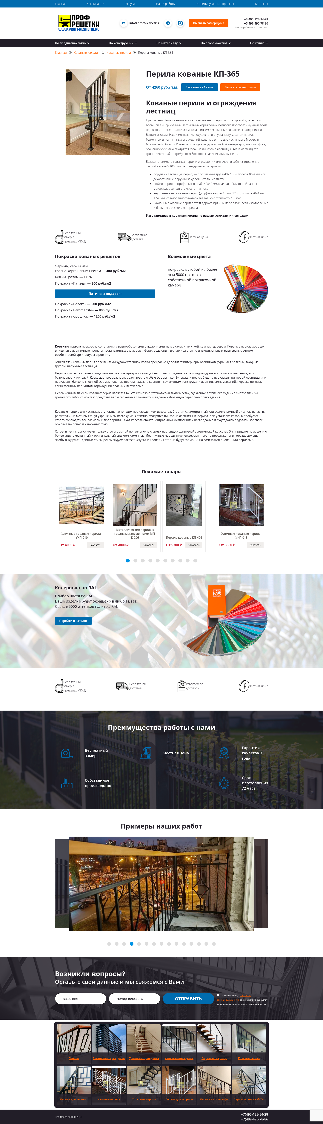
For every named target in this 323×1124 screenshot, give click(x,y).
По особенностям (214, 43)
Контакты (261, 4)
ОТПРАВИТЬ (188, 998)
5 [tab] (158, 560)
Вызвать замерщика (208, 23)
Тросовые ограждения (144, 1058)
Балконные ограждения (109, 1058)
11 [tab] (184, 944)
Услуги (130, 4)
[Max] (181, 23)
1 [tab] (128, 560)
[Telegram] (169, 23)
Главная (60, 4)
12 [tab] (191, 944)
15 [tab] (214, 944)
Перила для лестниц (73, 1099)
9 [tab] (188, 560)
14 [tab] (206, 944)
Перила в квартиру (214, 1058)
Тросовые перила (144, 1099)
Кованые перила (249, 1058)
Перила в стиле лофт (214, 1099)
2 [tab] (135, 560)
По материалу (167, 43)
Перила (74, 1058)
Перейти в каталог (73, 621)
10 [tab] (195, 560)
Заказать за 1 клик (199, 87)
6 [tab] (165, 560)
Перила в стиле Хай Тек (249, 1099)
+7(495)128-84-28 (256, 19)
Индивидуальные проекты (215, 4)
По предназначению (71, 43)
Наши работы (165, 4)
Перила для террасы (179, 1099)
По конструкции (121, 43)
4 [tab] (150, 560)
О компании (95, 4)
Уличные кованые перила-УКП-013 (241, 536)
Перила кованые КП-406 (184, 538)
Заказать (95, 545)
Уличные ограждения (179, 1058)
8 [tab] (180, 560)
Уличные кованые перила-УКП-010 (81, 536)
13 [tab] (199, 944)
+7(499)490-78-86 (256, 23)
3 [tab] (143, 560)
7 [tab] (173, 560)
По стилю (257, 43)
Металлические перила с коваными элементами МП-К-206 (135, 534)
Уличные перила (109, 1099)
